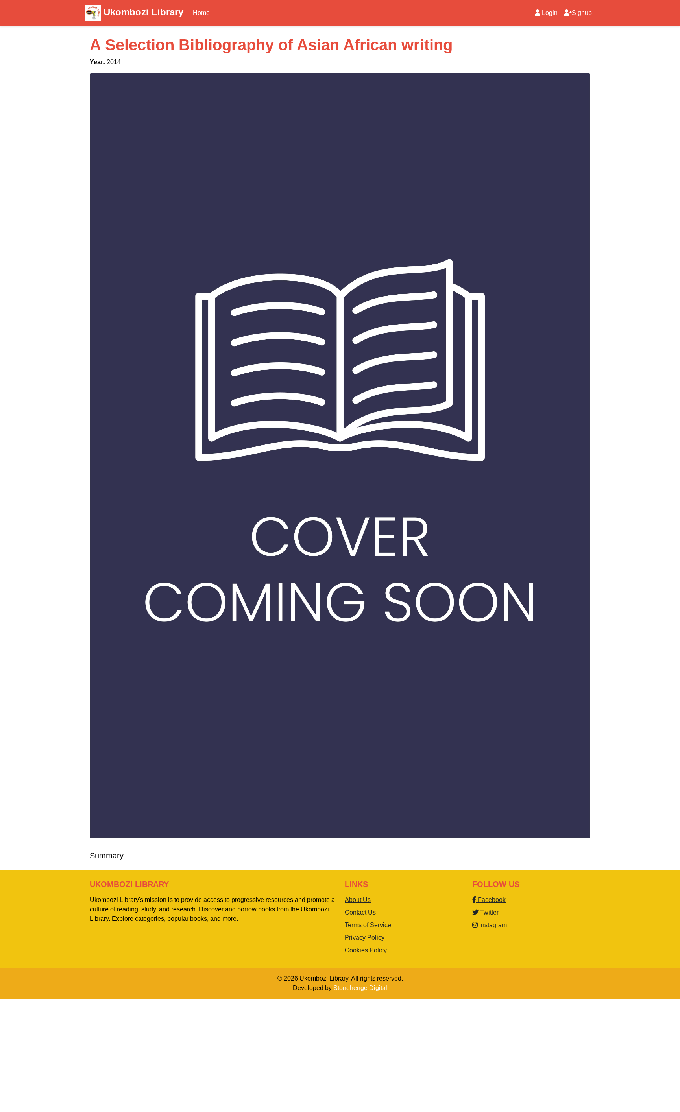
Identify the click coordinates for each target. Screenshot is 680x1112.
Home (201, 12)
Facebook (491, 899)
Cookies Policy (366, 950)
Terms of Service (368, 925)
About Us (358, 899)
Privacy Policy (364, 937)
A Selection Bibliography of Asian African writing (271, 44)
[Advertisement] (236, 1054)
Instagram (492, 925)
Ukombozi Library (142, 12)
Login (550, 12)
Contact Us (360, 912)
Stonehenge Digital (360, 988)
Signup (582, 12)
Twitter (489, 912)
